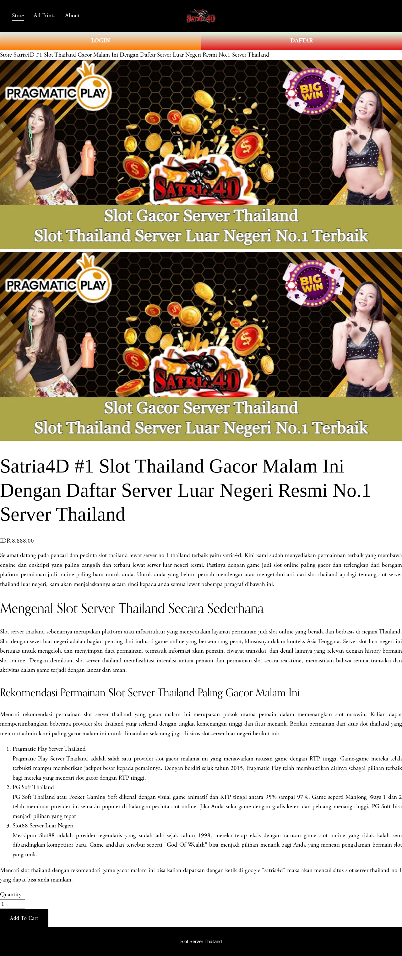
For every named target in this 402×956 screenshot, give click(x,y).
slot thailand (113, 555)
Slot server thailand (22, 632)
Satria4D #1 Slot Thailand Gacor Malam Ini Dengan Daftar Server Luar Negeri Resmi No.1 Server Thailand (141, 55)
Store (6, 55)
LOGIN (100, 40)
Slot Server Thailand (201, 941)
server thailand (113, 714)
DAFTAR (301, 40)
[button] (24, 918)
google (252, 870)
